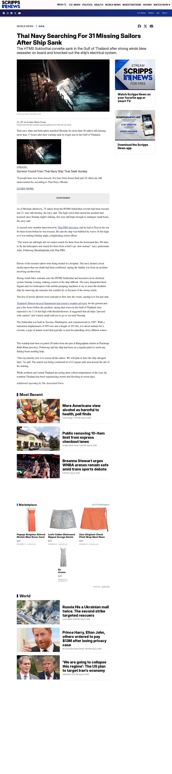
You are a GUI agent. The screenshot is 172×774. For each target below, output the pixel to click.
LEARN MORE (25, 188)
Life (157, 13)
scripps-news (12, 13)
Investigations (132, 4)
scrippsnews (4, 13)
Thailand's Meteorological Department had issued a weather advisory (52, 303)
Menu (60, 4)
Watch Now (161, 4)
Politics (87, 4)
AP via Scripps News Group (33, 122)
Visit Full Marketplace (101, 505)
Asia (41, 26)
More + (165, 13)
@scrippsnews (20, 13)
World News (113, 4)
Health (98, 4)
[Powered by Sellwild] (106, 587)
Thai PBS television (68, 227)
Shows (147, 4)
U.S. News (74, 4)
